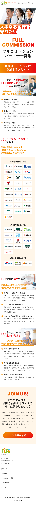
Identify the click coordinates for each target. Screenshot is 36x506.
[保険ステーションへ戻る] (4, 3)
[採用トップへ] (6, 451)
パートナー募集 (5, 482)
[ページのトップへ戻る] (18, 500)
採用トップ (4, 469)
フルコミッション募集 (7, 478)
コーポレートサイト (6, 487)
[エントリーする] (18, 435)
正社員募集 (4, 473)
